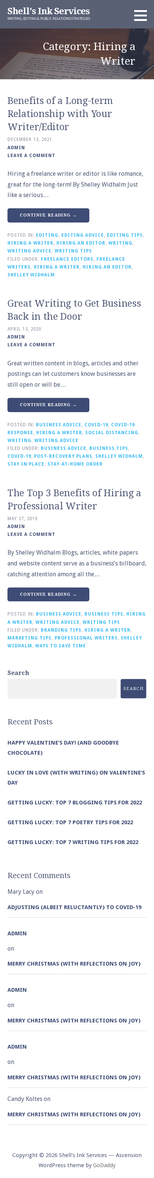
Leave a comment (31, 155)
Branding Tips (61, 630)
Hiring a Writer (30, 243)
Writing (120, 243)
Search (18, 673)
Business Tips (108, 448)
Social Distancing (111, 432)
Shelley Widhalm (31, 274)
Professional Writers (86, 638)
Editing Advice (82, 235)
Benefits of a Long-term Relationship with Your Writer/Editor (60, 113)
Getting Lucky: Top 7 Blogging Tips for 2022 (74, 802)
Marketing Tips (29, 638)
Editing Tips (125, 235)
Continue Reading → (48, 215)
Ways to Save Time (60, 645)
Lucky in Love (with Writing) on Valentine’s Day (76, 777)
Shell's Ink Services (48, 11)
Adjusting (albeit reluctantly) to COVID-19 (74, 907)
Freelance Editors (67, 259)
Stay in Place (25, 464)
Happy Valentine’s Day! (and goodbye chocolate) (63, 747)
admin (16, 147)
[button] (143, 15)
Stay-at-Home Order (75, 464)
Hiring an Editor (80, 243)
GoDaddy (104, 1165)
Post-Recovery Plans (63, 456)
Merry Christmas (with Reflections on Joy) (74, 963)
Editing (47, 235)
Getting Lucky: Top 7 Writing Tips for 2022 (72, 842)
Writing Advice (29, 251)
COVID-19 (96, 424)
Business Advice (58, 424)
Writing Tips (73, 251)
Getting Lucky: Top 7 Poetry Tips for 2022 (70, 822)
